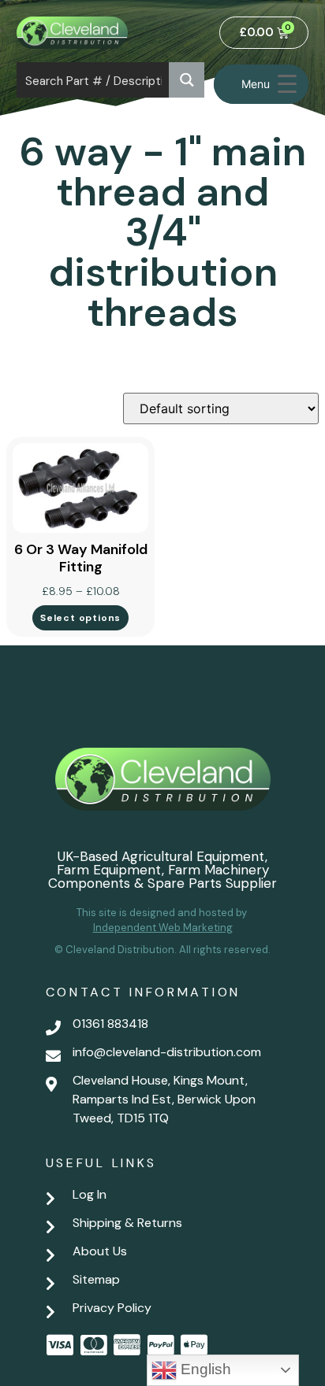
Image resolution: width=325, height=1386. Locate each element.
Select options (80, 618)
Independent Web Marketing (163, 927)
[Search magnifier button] (186, 80)
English (204, 1369)
